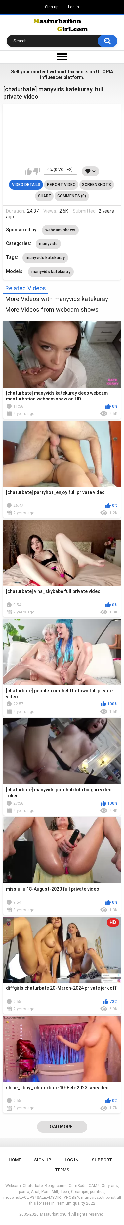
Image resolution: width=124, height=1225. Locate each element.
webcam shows (60, 230)
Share (44, 196)
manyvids (48, 243)
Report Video (61, 184)
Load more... (62, 1126)
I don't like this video (36, 171)
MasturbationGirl (55, 1214)
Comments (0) (71, 196)
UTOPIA (104, 71)
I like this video (28, 171)
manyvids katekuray (45, 257)
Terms (62, 1169)
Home (15, 1159)
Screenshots (96, 184)
